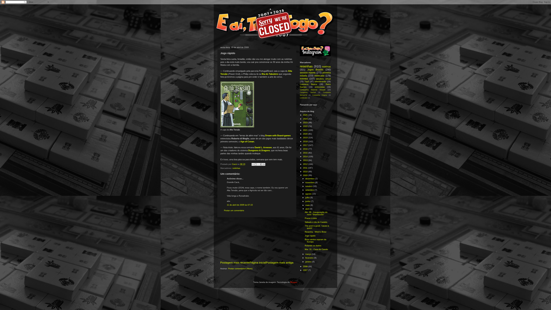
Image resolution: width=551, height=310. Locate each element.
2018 (305, 141)
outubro (309, 186)
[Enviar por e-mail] (253, 164)
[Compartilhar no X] (258, 164)
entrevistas (320, 87)
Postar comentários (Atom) (240, 269)
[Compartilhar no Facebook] (261, 164)
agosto (308, 194)
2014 (305, 157)
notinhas (236, 168)
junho (308, 201)
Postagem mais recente (235, 262)
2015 (305, 153)
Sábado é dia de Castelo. (316, 222)
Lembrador (303, 98)
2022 (305, 126)
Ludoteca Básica (308, 84)
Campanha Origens (319, 95)
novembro (310, 182)
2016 (305, 149)
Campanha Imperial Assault (312, 90)
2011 (305, 168)
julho (307, 198)
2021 (305, 130)
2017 (305, 145)
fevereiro (309, 258)
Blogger (293, 282)
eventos (304, 78)
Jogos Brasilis (315, 69)
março (308, 254)
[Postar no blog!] (255, 164)
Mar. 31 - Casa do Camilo (316, 249)
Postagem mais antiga (279, 262)
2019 (305, 138)
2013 (305, 160)
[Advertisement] (256, 239)
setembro (310, 190)
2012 (305, 164)
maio (307, 205)
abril (307, 209)
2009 (305, 175)
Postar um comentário (234, 210)
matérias (326, 66)
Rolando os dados (313, 246)
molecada (319, 75)
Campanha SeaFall (308, 92)
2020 (305, 134)
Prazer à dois (311, 218)
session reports (308, 72)
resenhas (306, 66)
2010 (305, 172)
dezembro (310, 179)
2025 (305, 115)
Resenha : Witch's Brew (315, 232)
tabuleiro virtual (323, 79)
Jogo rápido (310, 236)
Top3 (306, 81)
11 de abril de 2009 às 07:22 (240, 205)
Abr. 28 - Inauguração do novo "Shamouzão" (316, 213)
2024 (305, 119)
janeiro (308, 262)
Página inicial (258, 262)
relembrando (320, 81)
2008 (305, 266)
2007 (305, 270)
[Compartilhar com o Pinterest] (263, 164)
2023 (305, 123)
